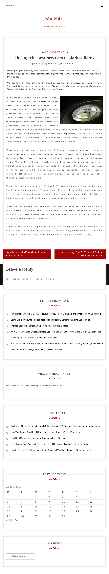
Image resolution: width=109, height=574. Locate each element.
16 (49, 506)
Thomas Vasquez (19, 326)
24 (63, 511)
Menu (10, 5)
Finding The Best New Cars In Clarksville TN (54, 58)
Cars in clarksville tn (54, 52)
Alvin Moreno (17, 332)
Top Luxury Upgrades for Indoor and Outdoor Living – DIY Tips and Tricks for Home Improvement (55, 426)
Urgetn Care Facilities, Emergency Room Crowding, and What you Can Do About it (62, 314)
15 (36, 506)
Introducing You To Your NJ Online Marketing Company (82, 254)
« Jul (9, 520)
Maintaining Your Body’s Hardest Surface (49, 326)
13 (8, 506)
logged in (26, 279)
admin (37, 64)
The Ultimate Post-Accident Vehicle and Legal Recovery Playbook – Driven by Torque (50, 444)
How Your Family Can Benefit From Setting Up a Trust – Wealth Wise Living (45, 432)
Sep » (18, 520)
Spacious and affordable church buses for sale (25, 254)
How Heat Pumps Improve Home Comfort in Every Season (38, 438)
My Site (54, 19)
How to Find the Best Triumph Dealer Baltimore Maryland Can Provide (57, 320)
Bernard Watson (18, 343)
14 (22, 506)
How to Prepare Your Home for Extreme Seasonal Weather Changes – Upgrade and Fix (51, 450)
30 (49, 516)
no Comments (68, 64)
